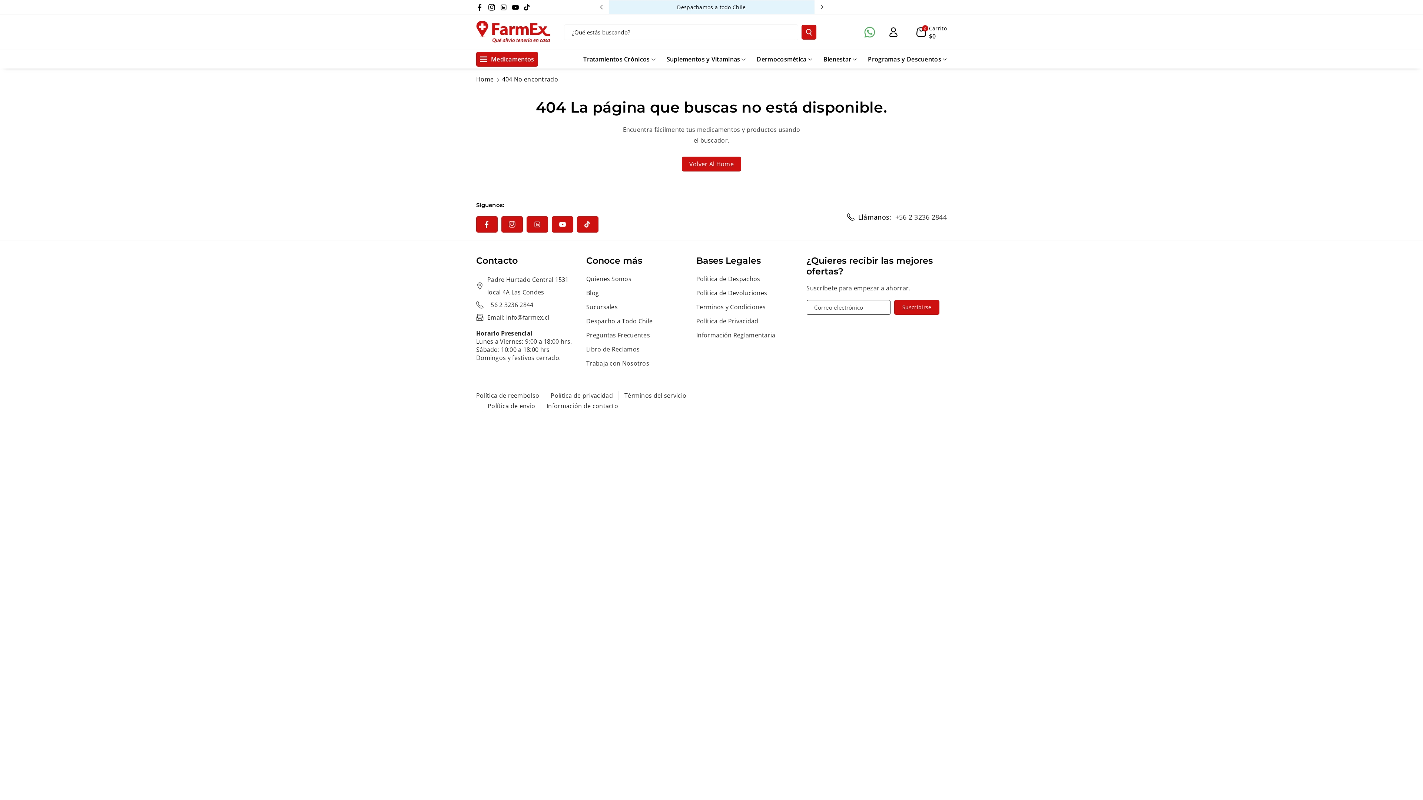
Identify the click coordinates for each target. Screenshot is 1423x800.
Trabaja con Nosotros (617, 363)
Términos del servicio (655, 395)
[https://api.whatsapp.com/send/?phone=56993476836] (870, 32)
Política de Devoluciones (731, 293)
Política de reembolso (507, 395)
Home (485, 79)
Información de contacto (582, 406)
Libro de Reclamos (613, 349)
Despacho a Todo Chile (619, 321)
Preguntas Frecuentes (618, 335)
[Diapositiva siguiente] (822, 7)
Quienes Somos (608, 279)
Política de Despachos (728, 279)
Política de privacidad (582, 395)
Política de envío (511, 406)
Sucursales (602, 307)
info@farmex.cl (527, 317)
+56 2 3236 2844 (921, 217)
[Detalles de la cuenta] (893, 32)
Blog (592, 293)
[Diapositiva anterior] (601, 7)
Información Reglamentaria (736, 335)
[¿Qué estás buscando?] (809, 32)
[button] (931, 32)
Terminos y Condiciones (731, 307)
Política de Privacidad (727, 321)
